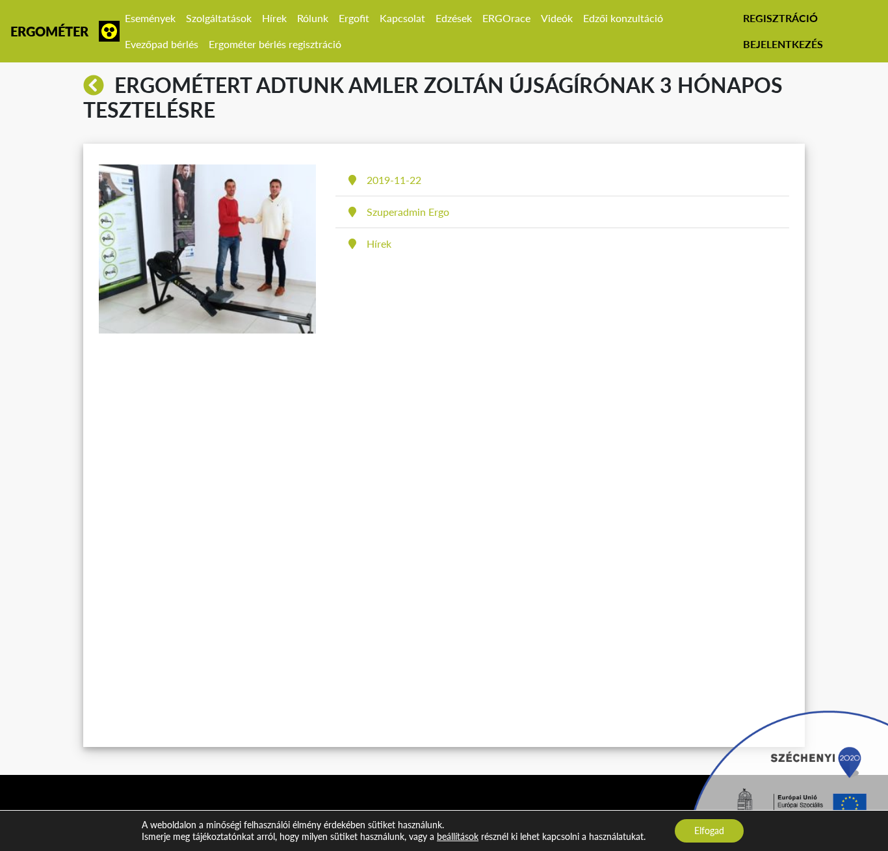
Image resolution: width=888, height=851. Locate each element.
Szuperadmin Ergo (408, 211)
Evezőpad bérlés (161, 44)
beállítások (457, 836)
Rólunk (312, 18)
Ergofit (354, 18)
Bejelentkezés (783, 44)
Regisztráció (780, 18)
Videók (557, 18)
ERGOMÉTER (49, 31)
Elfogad (709, 830)
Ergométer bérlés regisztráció (275, 44)
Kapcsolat (402, 18)
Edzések (454, 18)
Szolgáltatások (219, 18)
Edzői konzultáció (623, 18)
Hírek (274, 18)
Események (150, 18)
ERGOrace (506, 18)
